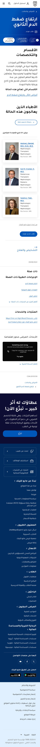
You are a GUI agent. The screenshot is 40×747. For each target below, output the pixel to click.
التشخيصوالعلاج (22, 40)
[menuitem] (22, 40)
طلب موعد (30, 32)
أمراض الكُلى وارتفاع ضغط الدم (22, 95)
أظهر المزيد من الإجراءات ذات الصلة (24, 302)
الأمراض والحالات (28, 12)
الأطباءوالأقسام (9, 40)
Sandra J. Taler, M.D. (26, 199)
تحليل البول (33, 296)
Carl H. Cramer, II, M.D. (27, 170)
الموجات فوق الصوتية (29, 290)
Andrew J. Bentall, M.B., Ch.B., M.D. (27, 145)
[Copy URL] (8, 351)
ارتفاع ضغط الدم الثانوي (25, 387)
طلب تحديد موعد (28, 234)
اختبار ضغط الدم (31, 284)
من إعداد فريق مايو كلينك (28, 225)
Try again (20, 357)
